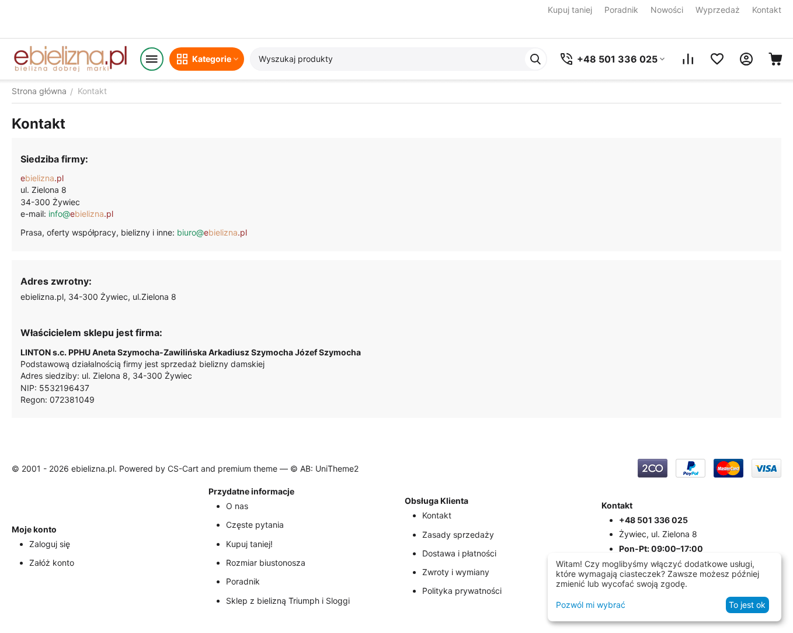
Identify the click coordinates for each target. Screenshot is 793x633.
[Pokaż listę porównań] (688, 59)
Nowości (667, 10)
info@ (80, 214)
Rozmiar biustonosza (265, 563)
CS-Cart (183, 468)
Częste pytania (255, 525)
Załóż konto (51, 563)
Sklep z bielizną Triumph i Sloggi (288, 601)
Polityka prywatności (462, 591)
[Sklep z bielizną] (70, 59)
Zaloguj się (49, 544)
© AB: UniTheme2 (324, 468)
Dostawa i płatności (459, 553)
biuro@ (212, 232)
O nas (237, 506)
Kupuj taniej (570, 10)
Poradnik (621, 10)
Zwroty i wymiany (455, 572)
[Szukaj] (535, 59)
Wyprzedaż (717, 10)
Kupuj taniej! (249, 544)
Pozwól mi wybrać (590, 605)
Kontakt (766, 10)
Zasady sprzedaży (458, 534)
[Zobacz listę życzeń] (717, 59)
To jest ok (747, 605)
